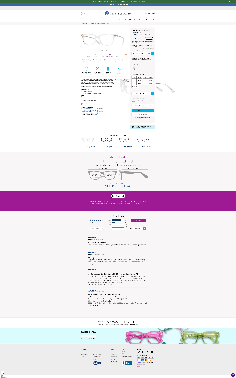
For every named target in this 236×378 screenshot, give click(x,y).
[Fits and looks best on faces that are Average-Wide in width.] (102, 56)
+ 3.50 (150, 83)
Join (89, 336)
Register (83, 352)
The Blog (107, 7)
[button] (143, 53)
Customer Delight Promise (98, 351)
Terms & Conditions (86, 339)
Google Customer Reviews (149, 48)
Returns (112, 7)
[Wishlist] (141, 13)
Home (82, 23)
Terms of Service (96, 356)
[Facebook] (143, 353)
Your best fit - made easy (118, 186)
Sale (154, 20)
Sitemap (94, 359)
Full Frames (91, 23)
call (134, 324)
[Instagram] (138, 353)
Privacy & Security (97, 354)
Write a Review (149, 34)
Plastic (95, 23)
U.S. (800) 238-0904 (139, 7)
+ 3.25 (145, 83)
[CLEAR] (134, 68)
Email (123, 353)
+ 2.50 (150, 80)
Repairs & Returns (85, 354)
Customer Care (131, 7)
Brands (118, 20)
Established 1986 (121, 7)
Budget (148, 20)
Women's (86, 23)
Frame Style (128, 20)
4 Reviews (143, 34)
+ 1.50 (150, 77)
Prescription (93, 20)
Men (110, 20)
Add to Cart (142, 111)
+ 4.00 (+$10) (135, 86)
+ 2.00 (139, 80)
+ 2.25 (145, 80)
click (131, 324)
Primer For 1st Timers (97, 352)
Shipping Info (114, 354)
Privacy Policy (93, 338)
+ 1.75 (134, 80)
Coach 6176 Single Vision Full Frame (103, 23)
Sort (131, 228)
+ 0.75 (134, 77)
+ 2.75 (134, 83)
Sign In (82, 351)
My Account (147, 13)
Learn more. (95, 114)
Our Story (113, 351)
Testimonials (114, 352)
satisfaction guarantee (140, 127)
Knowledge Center (99, 7)
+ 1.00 (139, 77)
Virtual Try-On (102, 50)
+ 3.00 (139, 83)
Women (103, 20)
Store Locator (114, 356)
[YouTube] (152, 353)
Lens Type (139, 20)
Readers (83, 20)
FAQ (112, 357)
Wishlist (83, 356)
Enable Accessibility (231, 1)
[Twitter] (147, 353)
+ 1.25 (145, 77)
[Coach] (149, 38)
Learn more (138, 102)
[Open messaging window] (233, 375)
